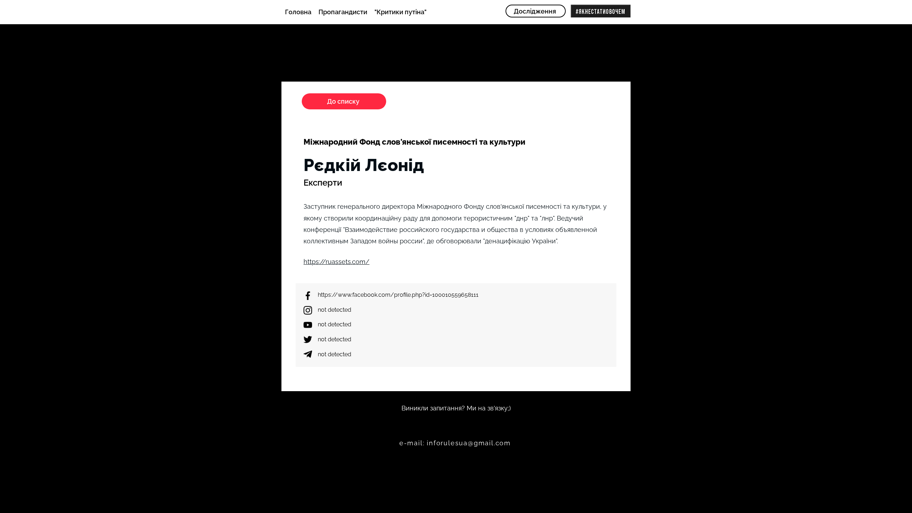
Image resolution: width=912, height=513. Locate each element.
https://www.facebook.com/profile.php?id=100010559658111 (398, 294)
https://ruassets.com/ (336, 261)
